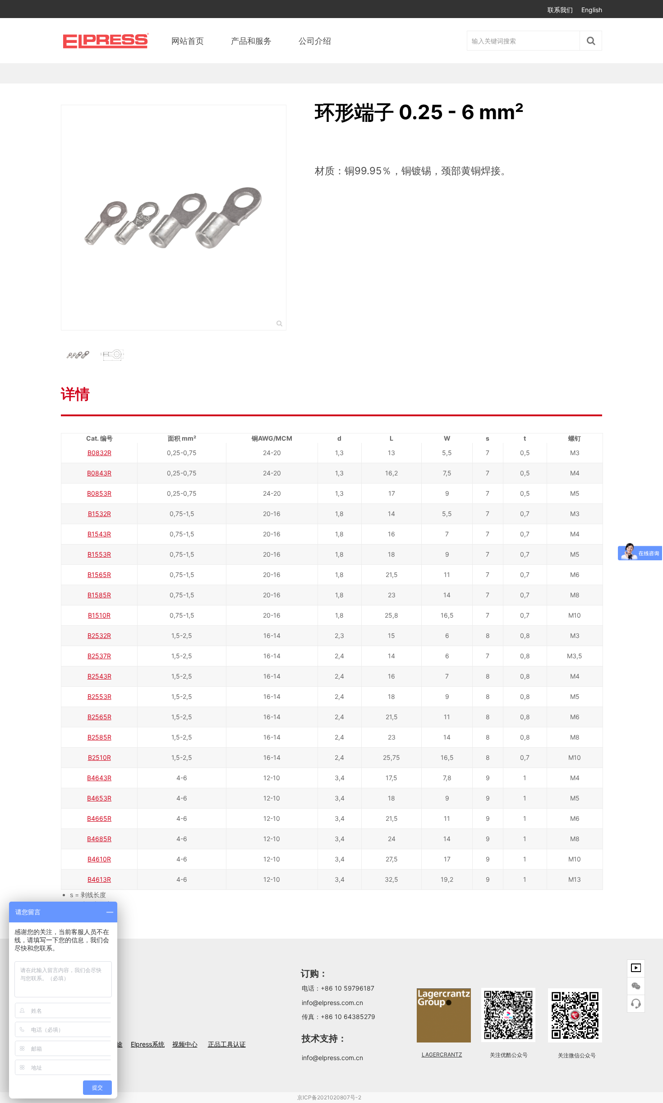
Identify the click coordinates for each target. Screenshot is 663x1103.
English (591, 10)
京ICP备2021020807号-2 (329, 1097)
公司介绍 (315, 41)
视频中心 (185, 1044)
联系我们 (560, 10)
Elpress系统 (148, 1044)
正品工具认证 (227, 1044)
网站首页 (187, 41)
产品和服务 (251, 41)
